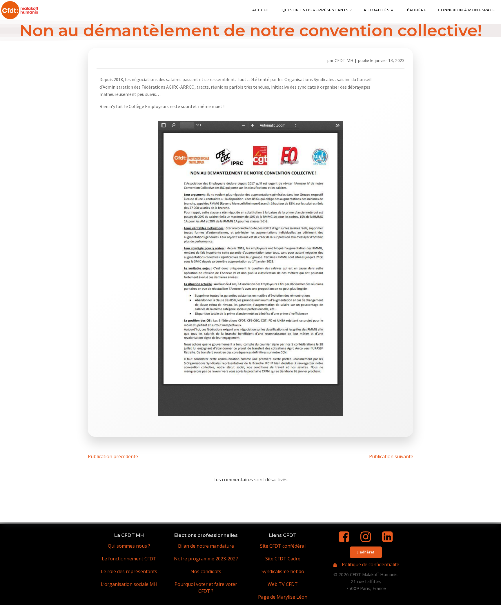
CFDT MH (344, 60)
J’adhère (416, 10)
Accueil (261, 10)
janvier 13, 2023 (389, 60)
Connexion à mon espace (466, 10)
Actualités (376, 10)
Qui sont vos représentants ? (317, 10)
